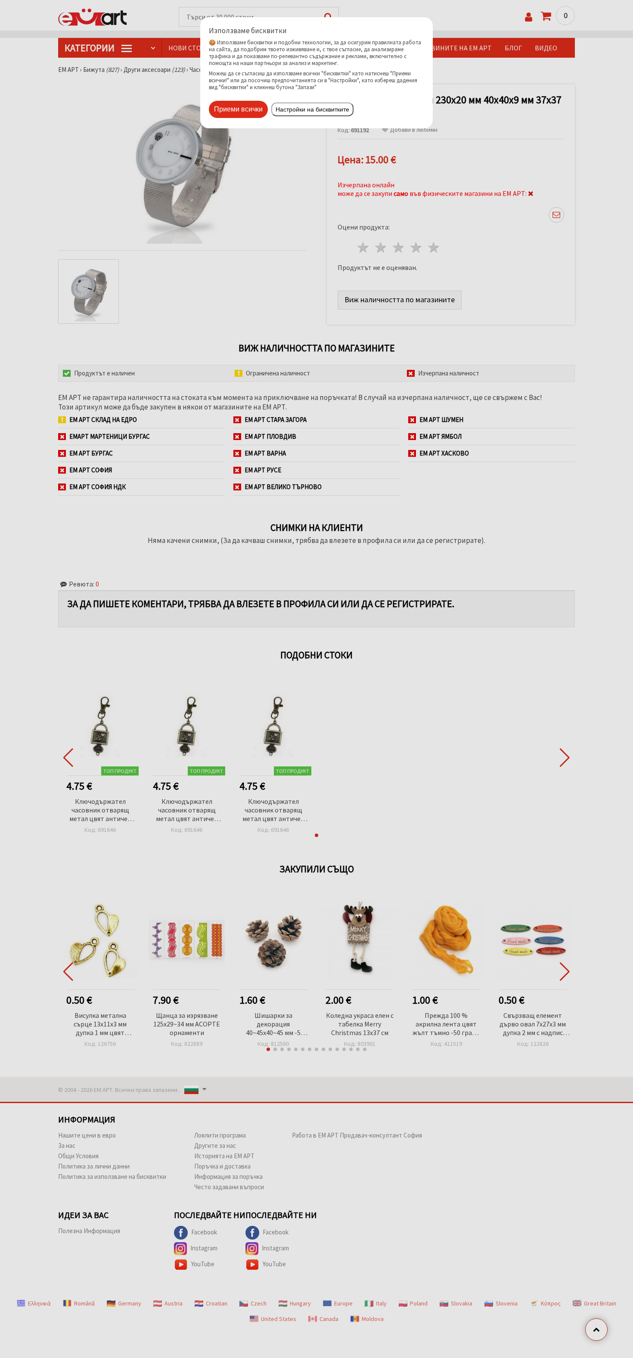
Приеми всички (238, 109)
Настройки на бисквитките (312, 109)
